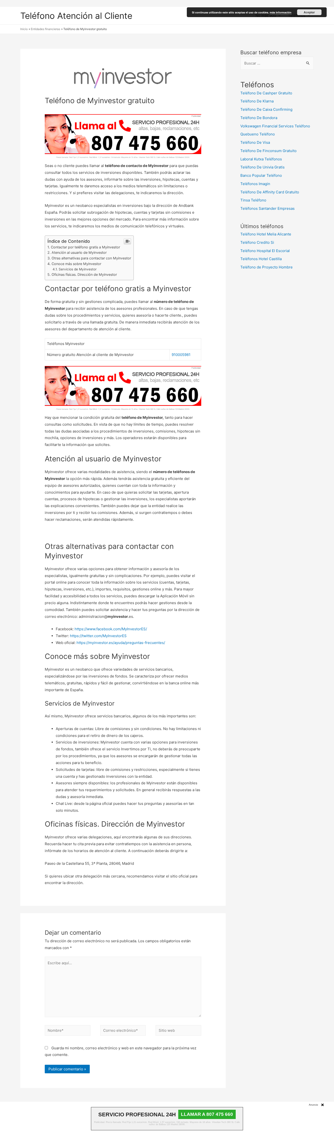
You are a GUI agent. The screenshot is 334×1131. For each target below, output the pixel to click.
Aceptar (309, 12)
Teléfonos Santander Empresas (267, 208)
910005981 (181, 354)
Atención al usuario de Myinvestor (79, 252)
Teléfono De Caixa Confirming (266, 109)
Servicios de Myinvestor (78, 269)
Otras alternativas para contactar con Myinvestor (91, 258)
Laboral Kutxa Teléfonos (261, 159)
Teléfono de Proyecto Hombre (266, 267)
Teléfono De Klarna (257, 101)
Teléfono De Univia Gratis (262, 167)
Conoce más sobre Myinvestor (76, 264)
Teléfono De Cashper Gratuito (266, 93)
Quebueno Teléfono (257, 134)
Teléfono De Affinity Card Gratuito (269, 192)
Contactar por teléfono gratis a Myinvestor (85, 247)
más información (280, 12)
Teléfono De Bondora (258, 117)
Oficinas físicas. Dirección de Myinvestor (84, 274)
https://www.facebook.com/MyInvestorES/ (111, 629)
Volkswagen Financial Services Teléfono (275, 126)
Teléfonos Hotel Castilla (261, 258)
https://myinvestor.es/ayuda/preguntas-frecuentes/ (121, 642)
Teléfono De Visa (255, 142)
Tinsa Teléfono (253, 200)
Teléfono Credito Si (257, 242)
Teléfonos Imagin (255, 183)
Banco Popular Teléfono (261, 175)
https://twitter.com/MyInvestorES (98, 635)
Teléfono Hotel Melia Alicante (265, 234)
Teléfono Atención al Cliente (76, 16)
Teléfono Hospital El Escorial (265, 250)
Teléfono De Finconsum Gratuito (268, 150)
